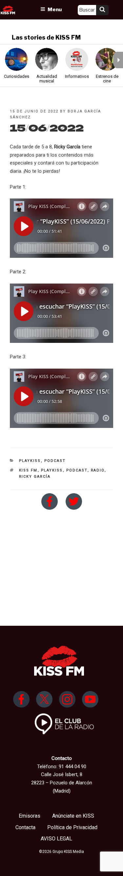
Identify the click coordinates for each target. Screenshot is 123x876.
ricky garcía (35, 476)
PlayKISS (30, 461)
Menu (55, 10)
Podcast (55, 461)
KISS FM (28, 470)
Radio (98, 470)
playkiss (52, 470)
